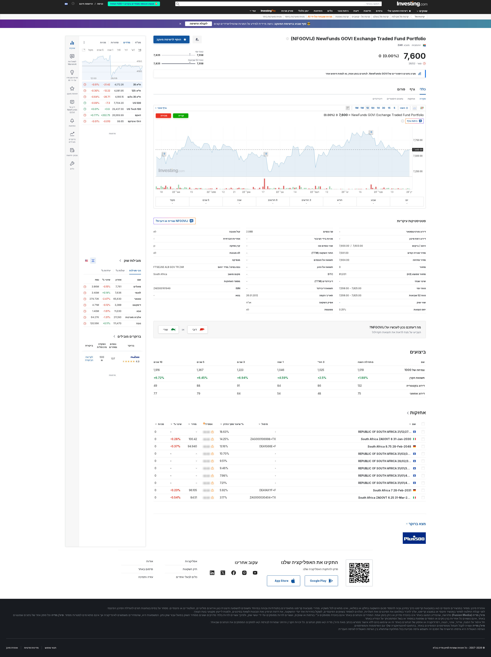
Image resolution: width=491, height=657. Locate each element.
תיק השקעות (190, 569)
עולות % (120, 270)
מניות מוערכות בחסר (295, 16)
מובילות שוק (132, 261)
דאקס (138, 115)
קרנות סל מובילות (400, 16)
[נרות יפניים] (422, 108)
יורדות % (106, 270)
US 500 (137, 102)
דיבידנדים (377, 98)
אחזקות (411, 98)
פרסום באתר (145, 569)
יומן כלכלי (303, 11)
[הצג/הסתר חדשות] (348, 108)
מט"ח (138, 42)
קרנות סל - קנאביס (361, 16)
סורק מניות (287, 11)
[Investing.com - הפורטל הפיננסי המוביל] (412, 4)
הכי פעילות (135, 270)
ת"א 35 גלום (134, 96)
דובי (194, 329)
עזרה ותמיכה (145, 576)
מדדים (126, 42)
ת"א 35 (137, 84)
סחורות (115, 42)
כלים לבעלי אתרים (186, 576)
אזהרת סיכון (12, 647)
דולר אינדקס (134, 121)
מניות (103, 42)
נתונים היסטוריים (395, 98)
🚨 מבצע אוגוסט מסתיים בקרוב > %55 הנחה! (134, 3)
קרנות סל (420, 16)
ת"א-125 (136, 90)
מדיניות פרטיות (31, 647)
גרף (412, 89)
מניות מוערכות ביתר (272, 16)
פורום (401, 89)
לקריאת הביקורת (89, 359)
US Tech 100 (134, 109)
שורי (165, 329)
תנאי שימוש (50, 647)
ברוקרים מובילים (129, 336)
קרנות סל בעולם (381, 16)
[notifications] (73, 3)
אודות (149, 561)
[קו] (415, 108)
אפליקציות (191, 561)
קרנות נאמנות (342, 16)
